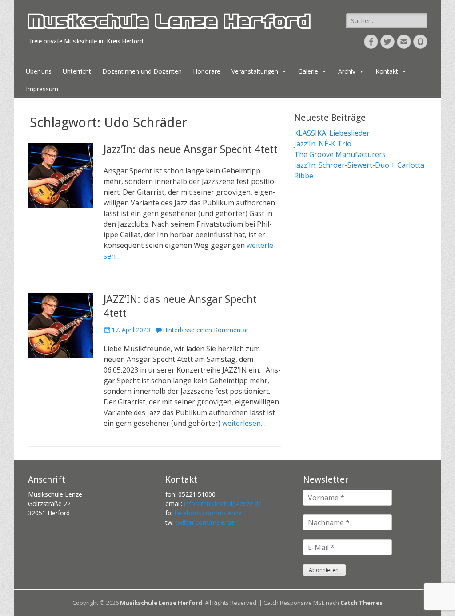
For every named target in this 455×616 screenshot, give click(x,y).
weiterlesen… (244, 423)
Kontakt (386, 71)
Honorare (206, 71)
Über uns (39, 71)
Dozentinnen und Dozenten (142, 71)
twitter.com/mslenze (205, 522)
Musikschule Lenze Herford (168, 23)
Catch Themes (361, 603)
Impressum (42, 89)
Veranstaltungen (254, 71)
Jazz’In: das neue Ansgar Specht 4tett (191, 149)
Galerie (308, 71)
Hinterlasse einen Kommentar (205, 330)
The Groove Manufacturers (340, 154)
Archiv (346, 71)
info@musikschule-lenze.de (223, 503)
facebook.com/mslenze (208, 513)
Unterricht (77, 71)
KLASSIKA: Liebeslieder (332, 133)
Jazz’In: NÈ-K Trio (322, 144)
